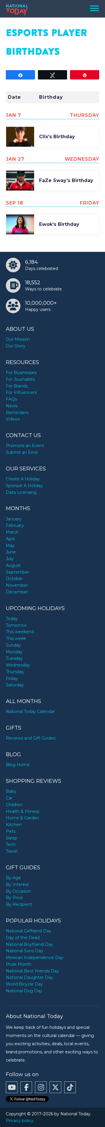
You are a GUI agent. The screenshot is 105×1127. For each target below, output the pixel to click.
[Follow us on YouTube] (12, 1087)
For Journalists (20, 379)
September (17, 572)
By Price (14, 897)
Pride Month (19, 964)
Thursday (15, 671)
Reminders (17, 412)
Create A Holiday (23, 479)
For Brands (17, 386)
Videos (13, 419)
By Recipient (19, 904)
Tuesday (14, 658)
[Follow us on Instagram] (41, 1087)
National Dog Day (24, 990)
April (10, 538)
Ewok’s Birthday (59, 224)
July (10, 558)
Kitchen (14, 824)
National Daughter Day (29, 977)
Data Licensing (21, 492)
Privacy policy (20, 1120)
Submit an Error (22, 452)
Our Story (15, 346)
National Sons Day (24, 950)
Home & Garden (22, 817)
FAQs (11, 399)
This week (16, 638)
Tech (10, 844)
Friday (12, 678)
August (13, 565)
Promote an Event (25, 445)
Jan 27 (15, 159)
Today (12, 618)
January (14, 519)
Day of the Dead (23, 937)
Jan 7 (13, 115)
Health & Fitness (22, 811)
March (12, 532)
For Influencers (21, 392)
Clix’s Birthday (57, 136)
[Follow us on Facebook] (26, 1087)
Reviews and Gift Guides (30, 738)
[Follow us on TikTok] (70, 1087)
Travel (12, 851)
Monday (14, 652)
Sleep (11, 838)
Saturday (15, 685)
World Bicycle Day (24, 984)
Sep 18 (14, 203)
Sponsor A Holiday (24, 485)
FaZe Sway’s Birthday (66, 180)
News (12, 405)
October (14, 578)
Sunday (13, 645)
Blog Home (18, 764)
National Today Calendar (30, 711)
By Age (13, 877)
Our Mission (18, 339)
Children (14, 804)
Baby (11, 791)
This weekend (20, 631)
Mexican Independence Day (34, 957)
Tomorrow (16, 625)
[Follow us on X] (55, 1087)
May (10, 545)
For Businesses (21, 372)
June (11, 552)
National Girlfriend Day (28, 931)
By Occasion (18, 891)
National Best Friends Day (32, 971)
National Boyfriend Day (29, 944)
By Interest (17, 884)
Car (9, 798)
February (15, 525)
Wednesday (18, 665)
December (17, 592)
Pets (10, 831)
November (17, 585)
